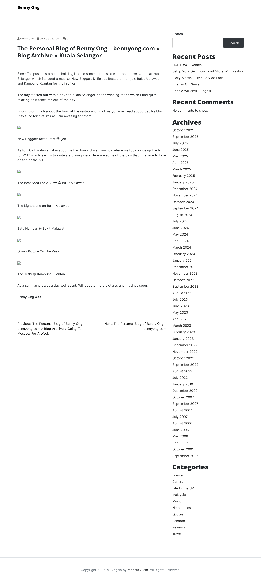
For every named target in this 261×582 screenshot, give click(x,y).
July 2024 (180, 221)
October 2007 (183, 397)
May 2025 (180, 156)
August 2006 (182, 423)
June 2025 (180, 150)
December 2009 (184, 391)
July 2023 (180, 299)
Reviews (178, 527)
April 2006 (180, 443)
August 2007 (182, 410)
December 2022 (184, 345)
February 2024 (183, 254)
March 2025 (181, 169)
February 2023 (183, 332)
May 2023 (180, 312)
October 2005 (183, 449)
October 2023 (183, 280)
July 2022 (180, 378)
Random (178, 521)
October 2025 (183, 130)
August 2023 (182, 293)
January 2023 (183, 338)
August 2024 (182, 215)
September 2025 (185, 137)
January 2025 (183, 182)
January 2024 (183, 260)
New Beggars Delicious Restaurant (98, 79)
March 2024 (181, 247)
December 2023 (184, 267)
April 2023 (180, 319)
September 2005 (185, 456)
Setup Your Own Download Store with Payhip (207, 71)
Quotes (177, 514)
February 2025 (183, 176)
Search (177, 34)
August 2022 (182, 371)
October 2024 (183, 202)
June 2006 (180, 430)
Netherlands (181, 508)
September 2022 (185, 365)
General (178, 482)
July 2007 (180, 417)
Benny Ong (28, 7)
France (177, 475)
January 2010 (182, 384)
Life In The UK (183, 488)
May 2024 (180, 234)
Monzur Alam (138, 570)
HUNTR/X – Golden (187, 65)
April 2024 (180, 241)
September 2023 (185, 286)
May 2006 (180, 436)
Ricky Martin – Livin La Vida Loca (198, 78)
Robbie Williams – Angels (191, 91)
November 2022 (185, 352)
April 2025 (180, 163)
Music (176, 501)
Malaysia (179, 495)
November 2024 (185, 195)
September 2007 (185, 404)
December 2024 (184, 189)
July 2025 (180, 143)
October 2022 (183, 358)
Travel (177, 534)
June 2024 (180, 228)
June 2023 (180, 306)
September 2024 (185, 208)
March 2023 (181, 325)
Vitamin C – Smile (185, 84)
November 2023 (185, 273)
